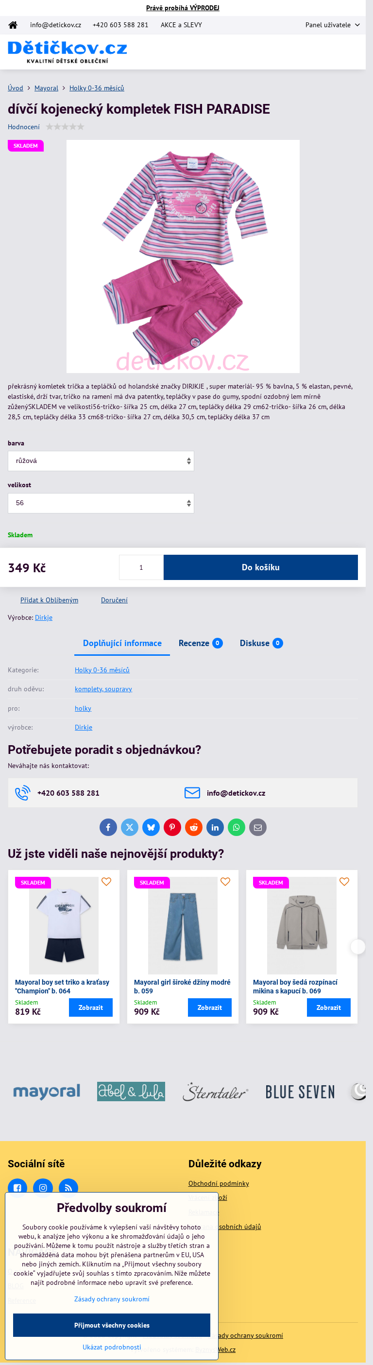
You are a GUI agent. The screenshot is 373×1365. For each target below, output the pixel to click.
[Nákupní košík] (330, 52)
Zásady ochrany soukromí (245, 1335)
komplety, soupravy (103, 688)
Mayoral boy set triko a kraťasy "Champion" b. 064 (62, 986)
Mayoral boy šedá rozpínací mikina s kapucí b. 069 (295, 986)
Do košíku (261, 567)
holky (83, 708)
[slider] (65, 127)
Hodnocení (24, 126)
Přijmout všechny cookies (112, 1325)
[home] (16, 25)
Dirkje (43, 617)
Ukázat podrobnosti (112, 1347)
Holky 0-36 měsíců (102, 669)
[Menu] (354, 52)
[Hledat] (307, 52)
